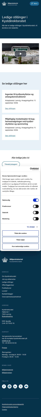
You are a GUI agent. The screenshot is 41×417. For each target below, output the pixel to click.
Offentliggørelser (8, 285)
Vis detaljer (31, 227)
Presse (4, 348)
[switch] (36, 206)
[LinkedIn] (15, 386)
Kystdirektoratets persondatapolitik (13, 404)
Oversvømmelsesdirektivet (11, 297)
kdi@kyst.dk (6, 341)
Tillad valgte (20, 240)
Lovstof (4, 291)
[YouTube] (26, 386)
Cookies (4, 409)
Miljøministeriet (7, 370)
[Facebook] (4, 386)
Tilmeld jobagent (11, 164)
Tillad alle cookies (20, 233)
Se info (8, 321)
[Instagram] (10, 386)
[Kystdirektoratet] (10, 4)
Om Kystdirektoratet (9, 276)
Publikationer (6, 288)
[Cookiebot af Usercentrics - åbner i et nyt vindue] (30, 169)
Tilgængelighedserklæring (10, 407)
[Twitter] (21, 386)
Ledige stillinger (7, 282)
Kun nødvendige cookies (20, 246)
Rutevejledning (7, 316)
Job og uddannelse (8, 279)
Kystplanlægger (7, 294)
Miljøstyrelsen (7, 373)
